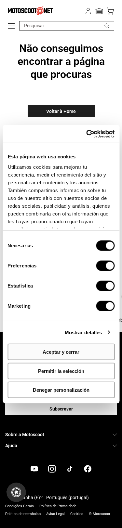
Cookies (76, 514)
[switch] (105, 266)
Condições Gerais (19, 506)
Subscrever (61, 408)
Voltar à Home (61, 111)
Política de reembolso (23, 514)
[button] (11, 26)
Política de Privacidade (57, 506)
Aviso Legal (55, 514)
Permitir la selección (61, 371)
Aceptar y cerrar (61, 352)
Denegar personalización (61, 390)
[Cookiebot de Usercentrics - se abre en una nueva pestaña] (87, 133)
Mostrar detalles (83, 332)
